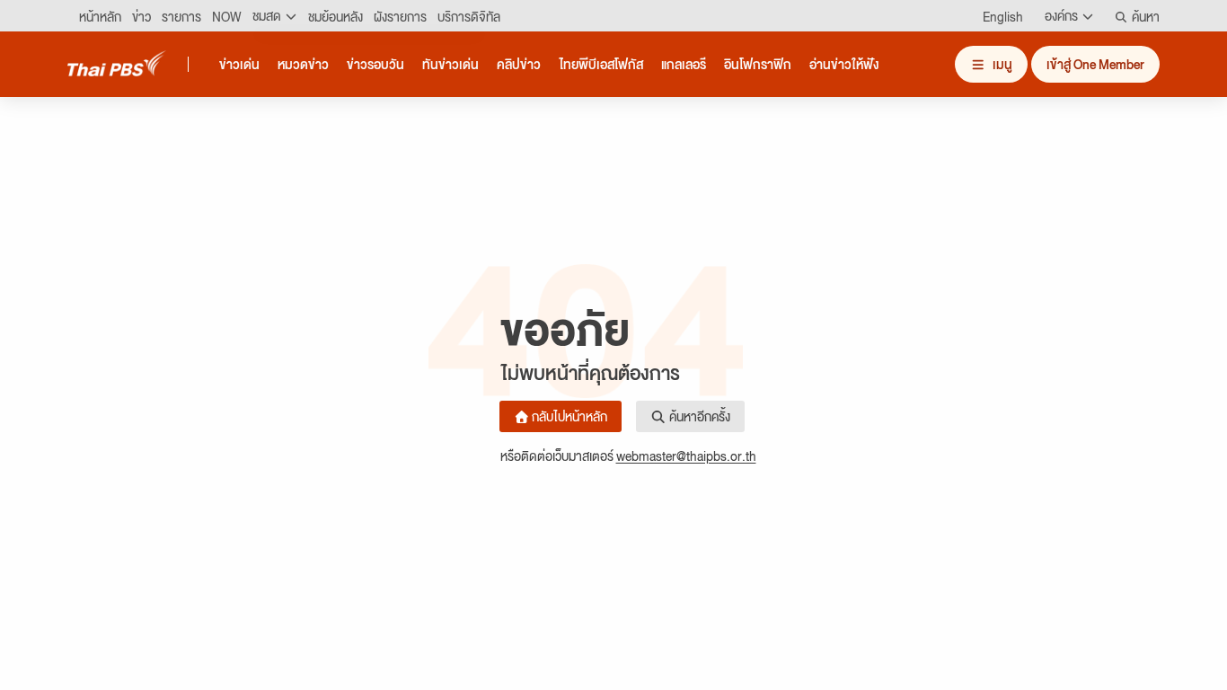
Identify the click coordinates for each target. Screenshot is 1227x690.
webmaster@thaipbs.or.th (686, 455)
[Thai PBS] (116, 63)
